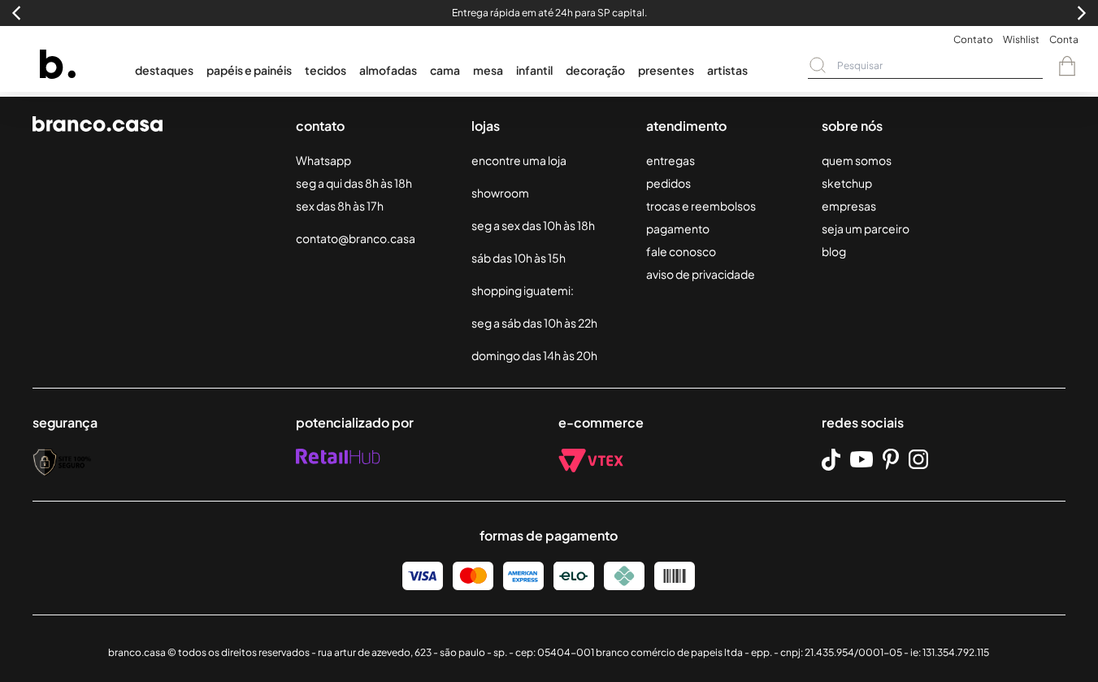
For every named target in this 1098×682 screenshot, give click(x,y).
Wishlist (1021, 39)
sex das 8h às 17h (340, 205)
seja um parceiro (865, 228)
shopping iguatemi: (522, 290)
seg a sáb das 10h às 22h (534, 322)
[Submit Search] (817, 65)
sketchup (847, 183)
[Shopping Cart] (1067, 65)
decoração (595, 70)
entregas (670, 160)
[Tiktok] (831, 460)
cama (445, 70)
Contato (973, 39)
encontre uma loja (518, 160)
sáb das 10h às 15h (518, 257)
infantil (534, 70)
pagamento (678, 228)
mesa (488, 70)
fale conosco (681, 251)
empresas (849, 205)
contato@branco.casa (355, 238)
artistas (727, 70)
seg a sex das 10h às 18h (533, 225)
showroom (500, 192)
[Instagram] (918, 459)
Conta (1063, 39)
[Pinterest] (891, 459)
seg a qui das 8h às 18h (354, 183)
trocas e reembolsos (701, 205)
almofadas (388, 70)
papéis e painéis (249, 70)
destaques (164, 70)
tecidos (325, 70)
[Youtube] (861, 459)
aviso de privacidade (700, 274)
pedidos (668, 183)
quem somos (857, 160)
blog (834, 251)
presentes (666, 70)
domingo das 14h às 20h (534, 355)
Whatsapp (323, 160)
